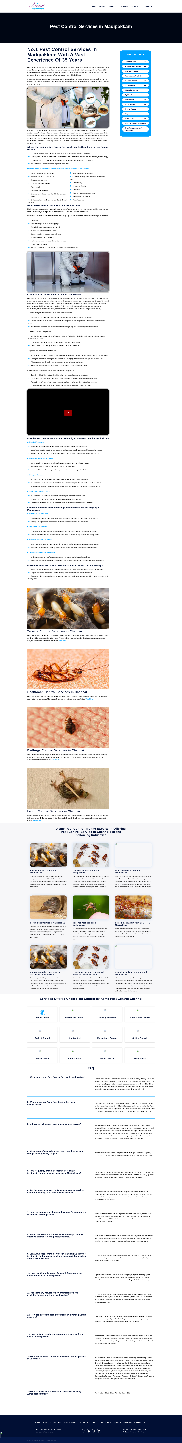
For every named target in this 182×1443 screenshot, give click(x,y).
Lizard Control (130, 109)
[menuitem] (94, 6)
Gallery (91, 1422)
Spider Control (130, 95)
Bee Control (129, 118)
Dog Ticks (129, 114)
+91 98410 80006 (55, 1429)
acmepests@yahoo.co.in (44, 1432)
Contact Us (139, 1422)
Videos (82, 1422)
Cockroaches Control (133, 66)
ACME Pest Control (39, 1440)
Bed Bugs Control (131, 71)
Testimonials (70, 1422)
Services (57, 1422)
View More (62, 641)
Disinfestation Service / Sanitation (133, 129)
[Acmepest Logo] (36, 6)
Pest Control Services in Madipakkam (91, 26)
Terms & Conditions (123, 1422)
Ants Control (130, 85)
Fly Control (129, 100)
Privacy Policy (104, 1422)
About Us (47, 1422)
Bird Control (130, 104)
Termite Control (131, 62)
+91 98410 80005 (48, 177)
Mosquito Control (131, 90)
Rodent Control (131, 81)
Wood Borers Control (133, 76)
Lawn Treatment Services (134, 123)
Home (37, 1422)
